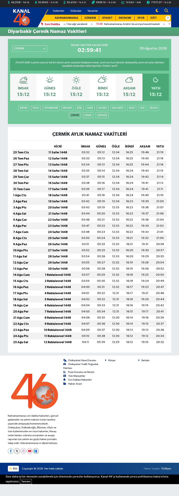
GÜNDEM (90, 18)
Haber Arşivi (75, 383)
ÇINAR (88, 115)
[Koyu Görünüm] (157, 11)
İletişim (145, 360)
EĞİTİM (155, 18)
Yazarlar (92, 10)
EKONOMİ (125, 18)
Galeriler (58, 10)
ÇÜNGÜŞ (102, 115)
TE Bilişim (166, 468)
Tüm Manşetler (76, 376)
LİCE (142, 108)
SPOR (140, 18)
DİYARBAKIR (51, 108)
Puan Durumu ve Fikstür (81, 372)
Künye (111, 360)
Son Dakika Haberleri (80, 379)
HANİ (90, 108)
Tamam (26, 481)
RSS (15, 468)
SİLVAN (153, 108)
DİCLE (36, 108)
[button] (167, 18)
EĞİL (79, 108)
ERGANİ (67, 108)
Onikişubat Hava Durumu (82, 360)
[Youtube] (30, 451)
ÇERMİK (75, 115)
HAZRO (102, 108)
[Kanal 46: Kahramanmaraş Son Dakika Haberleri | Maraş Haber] (21, 17)
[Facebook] (11, 451)
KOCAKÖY (118, 108)
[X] (17, 451)
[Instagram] (23, 451)
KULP (132, 108)
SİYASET (107, 18)
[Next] (36, 451)
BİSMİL (23, 108)
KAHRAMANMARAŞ (66, 18)
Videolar (75, 10)
